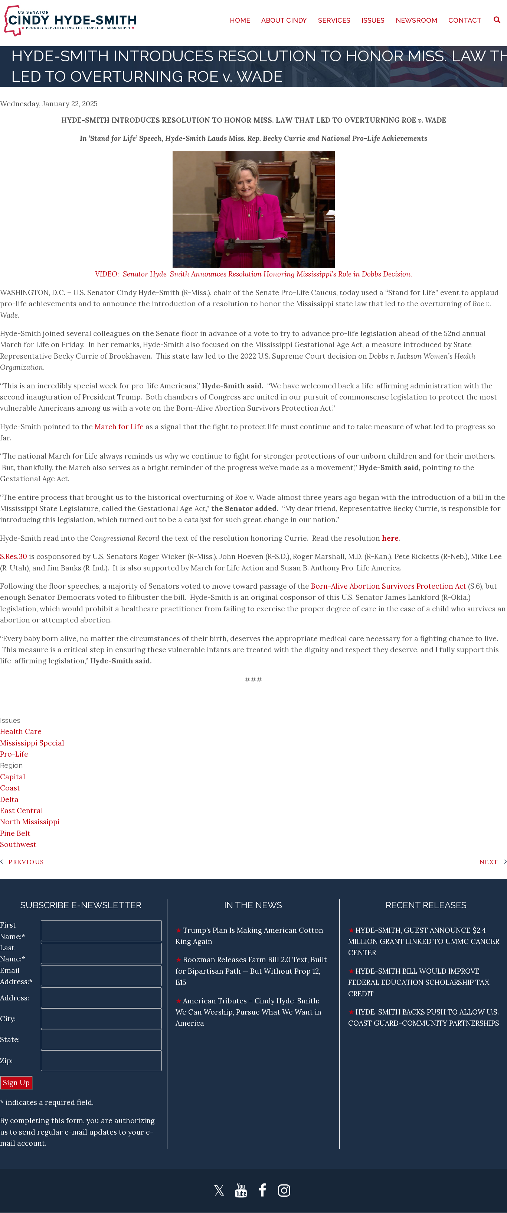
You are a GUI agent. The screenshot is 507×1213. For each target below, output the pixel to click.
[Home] (71, 20)
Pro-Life (14, 754)
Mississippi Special (32, 742)
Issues (373, 20)
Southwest (18, 844)
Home (240, 20)
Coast (10, 787)
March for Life (119, 426)
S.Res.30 (13, 556)
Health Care (21, 731)
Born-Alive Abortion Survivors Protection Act (388, 586)
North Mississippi (30, 821)
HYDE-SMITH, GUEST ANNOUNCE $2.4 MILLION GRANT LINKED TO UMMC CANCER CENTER (423, 941)
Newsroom (416, 20)
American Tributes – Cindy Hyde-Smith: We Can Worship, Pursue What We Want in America (248, 1012)
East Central (21, 810)
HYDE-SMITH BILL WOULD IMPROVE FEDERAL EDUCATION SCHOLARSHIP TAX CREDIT (418, 982)
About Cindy (284, 20)
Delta (9, 799)
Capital (12, 776)
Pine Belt (15, 833)
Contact (464, 20)
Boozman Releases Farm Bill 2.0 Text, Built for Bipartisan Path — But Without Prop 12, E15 (251, 971)
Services (334, 20)
